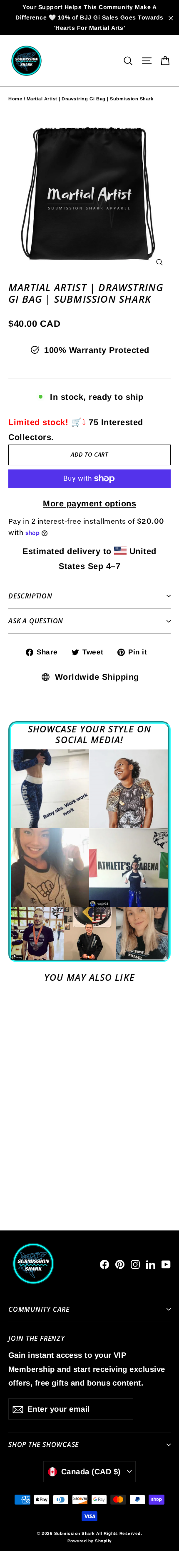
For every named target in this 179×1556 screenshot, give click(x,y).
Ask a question (35, 620)
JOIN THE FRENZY (36, 1338)
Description (30, 596)
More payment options (89, 503)
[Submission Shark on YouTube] (166, 1263)
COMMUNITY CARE (39, 1309)
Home (15, 98)
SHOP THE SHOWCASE (43, 1444)
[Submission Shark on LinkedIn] (150, 1263)
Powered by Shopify (89, 1541)
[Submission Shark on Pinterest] (119, 1263)
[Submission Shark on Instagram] (135, 1263)
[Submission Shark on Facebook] (104, 1263)
